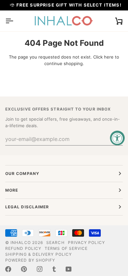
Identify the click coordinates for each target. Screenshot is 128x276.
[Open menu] (15, 20)
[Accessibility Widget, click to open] (117, 138)
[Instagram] (40, 269)
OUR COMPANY (22, 173)
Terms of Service (66, 248)
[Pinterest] (24, 269)
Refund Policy (23, 248)
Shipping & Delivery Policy (38, 254)
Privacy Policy (86, 242)
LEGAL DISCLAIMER (27, 206)
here (109, 57)
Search (55, 242)
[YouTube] (69, 269)
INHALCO (21, 242)
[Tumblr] (54, 269)
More (11, 190)
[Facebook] (8, 269)
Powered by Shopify (30, 260)
